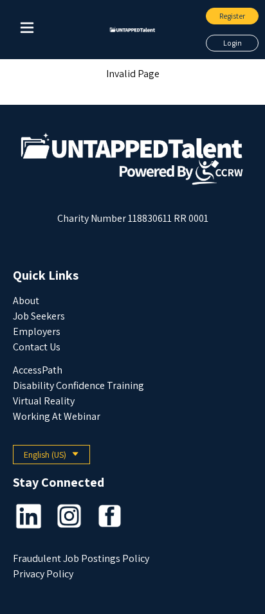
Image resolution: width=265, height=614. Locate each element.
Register (232, 16)
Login (232, 43)
